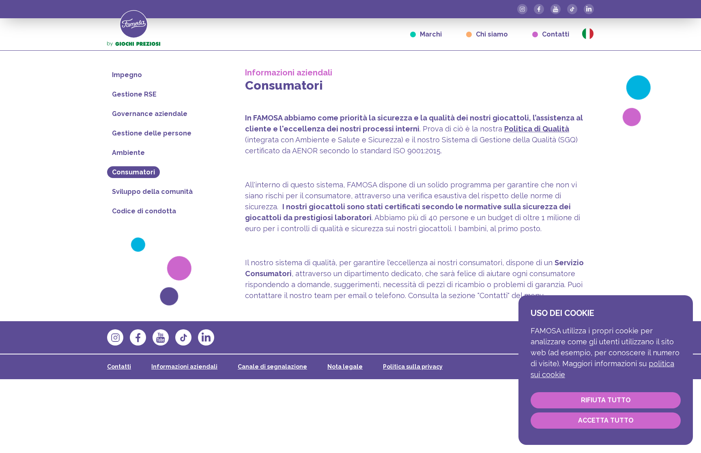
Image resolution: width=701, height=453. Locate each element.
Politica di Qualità (536, 129)
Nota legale (345, 366)
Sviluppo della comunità (152, 191)
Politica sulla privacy (413, 366)
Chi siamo (492, 34)
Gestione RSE (134, 94)
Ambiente (128, 153)
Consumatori (133, 172)
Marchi (431, 34)
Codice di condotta (144, 211)
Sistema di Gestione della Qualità (499, 139)
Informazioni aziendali (184, 366)
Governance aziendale (149, 114)
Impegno (127, 75)
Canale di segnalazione (272, 366)
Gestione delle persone (151, 133)
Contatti (555, 34)
